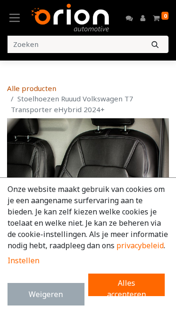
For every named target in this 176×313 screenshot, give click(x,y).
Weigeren (46, 294)
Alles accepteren (126, 287)
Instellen (23, 260)
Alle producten (31, 88)
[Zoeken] (155, 44)
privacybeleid (140, 245)
